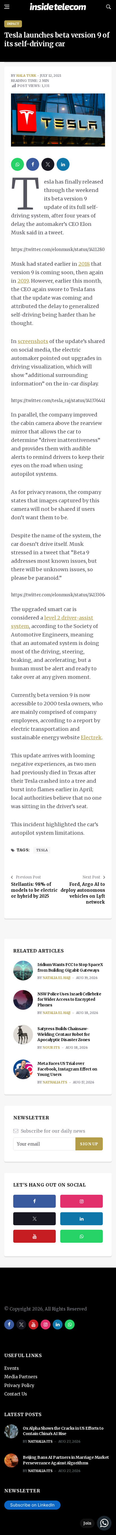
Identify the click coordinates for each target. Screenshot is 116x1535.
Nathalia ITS (55, 1082)
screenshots (33, 341)
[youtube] (34, 1236)
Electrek (91, 737)
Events (11, 1368)
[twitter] (47, 164)
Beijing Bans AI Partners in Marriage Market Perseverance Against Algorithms (66, 1460)
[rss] (81, 1218)
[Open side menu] (6, 7)
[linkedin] (63, 164)
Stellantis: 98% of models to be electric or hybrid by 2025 (34, 890)
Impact (13, 24)
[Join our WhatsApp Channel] (95, 1523)
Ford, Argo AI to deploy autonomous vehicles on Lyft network (83, 893)
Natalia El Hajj (56, 978)
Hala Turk (26, 75)
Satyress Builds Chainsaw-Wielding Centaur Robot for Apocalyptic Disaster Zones (63, 1034)
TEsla (42, 850)
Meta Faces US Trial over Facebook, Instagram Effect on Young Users (67, 1069)
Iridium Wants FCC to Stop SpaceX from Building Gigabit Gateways (70, 967)
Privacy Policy (19, 1385)
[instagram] (81, 1201)
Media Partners (20, 1376)
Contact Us (15, 1394)
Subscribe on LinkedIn (32, 1505)
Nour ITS (51, 1047)
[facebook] (32, 164)
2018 (84, 264)
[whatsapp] (17, 164)
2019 (23, 281)
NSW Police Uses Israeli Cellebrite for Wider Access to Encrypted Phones (69, 999)
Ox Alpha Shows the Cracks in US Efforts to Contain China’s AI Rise (63, 1431)
